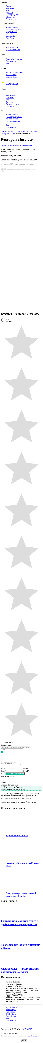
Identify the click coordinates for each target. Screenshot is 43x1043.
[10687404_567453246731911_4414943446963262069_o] (21, 193)
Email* (26, 771)
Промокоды (10, 1012)
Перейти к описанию (23, 145)
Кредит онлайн (12, 27)
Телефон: (5, 156)
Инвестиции (11, 1010)
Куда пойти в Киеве (14, 59)
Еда (7, 10)
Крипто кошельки (13, 50)
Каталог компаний (23, 131)
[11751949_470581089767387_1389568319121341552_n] (21, 254)
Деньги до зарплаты (14, 29)
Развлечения (11, 6)
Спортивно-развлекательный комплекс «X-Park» (21, 894)
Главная (4, 131)
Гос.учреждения (12, 104)
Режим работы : (7, 160)
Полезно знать (11, 61)
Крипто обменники (14, 1007)
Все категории (12, 19)
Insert (24, 1041)
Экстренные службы (14, 72)
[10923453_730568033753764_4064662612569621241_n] (21, 213)
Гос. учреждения (12, 15)
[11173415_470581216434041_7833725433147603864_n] (21, 233)
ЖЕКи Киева (11, 75)
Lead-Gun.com (32, 1036)
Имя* (25, 769)
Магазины (10, 8)
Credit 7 (9, 34)
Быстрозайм (11, 36)
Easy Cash (10, 38)
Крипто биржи (12, 47)
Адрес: (4, 149)
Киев (11, 131)
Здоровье (9, 13)
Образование (11, 17)
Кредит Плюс (11, 32)
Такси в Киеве (12, 77)
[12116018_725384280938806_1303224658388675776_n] (21, 274)
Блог (8, 63)
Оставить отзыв (7, 145)
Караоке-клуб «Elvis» (17, 835)
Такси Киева (11, 1016)
